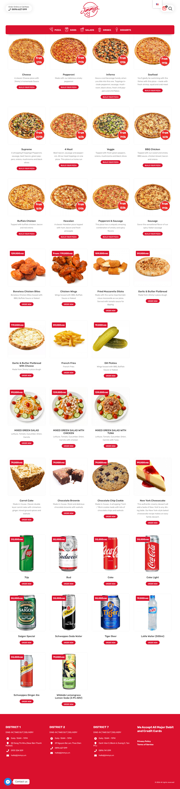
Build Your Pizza (26, 87)
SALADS (89, 30)
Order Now (26, 304)
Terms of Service (145, 744)
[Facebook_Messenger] (8, 781)
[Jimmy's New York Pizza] (90, 10)
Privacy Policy (144, 741)
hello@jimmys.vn (18, 755)
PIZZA (57, 30)
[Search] (170, 8)
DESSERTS (125, 30)
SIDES (73, 30)
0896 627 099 (19, 9)
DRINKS (107, 30)
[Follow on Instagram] (13, 782)
